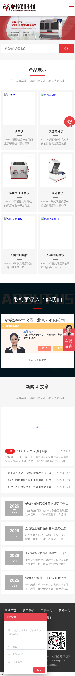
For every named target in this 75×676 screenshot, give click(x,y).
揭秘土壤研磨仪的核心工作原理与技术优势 (31, 479)
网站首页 (10, 610)
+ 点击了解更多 (37, 360)
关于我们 (28, 610)
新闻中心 (64, 610)
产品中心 (46, 610)
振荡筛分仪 (56, 131)
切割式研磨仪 (19, 255)
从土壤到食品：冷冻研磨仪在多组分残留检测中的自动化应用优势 (31, 473)
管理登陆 (52, 665)
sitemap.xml (58, 660)
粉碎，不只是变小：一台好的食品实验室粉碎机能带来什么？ (31, 486)
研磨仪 (19, 131)
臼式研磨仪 (56, 193)
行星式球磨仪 (56, 255)
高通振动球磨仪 (19, 193)
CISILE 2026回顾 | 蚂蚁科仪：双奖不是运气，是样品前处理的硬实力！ (35, 451)
